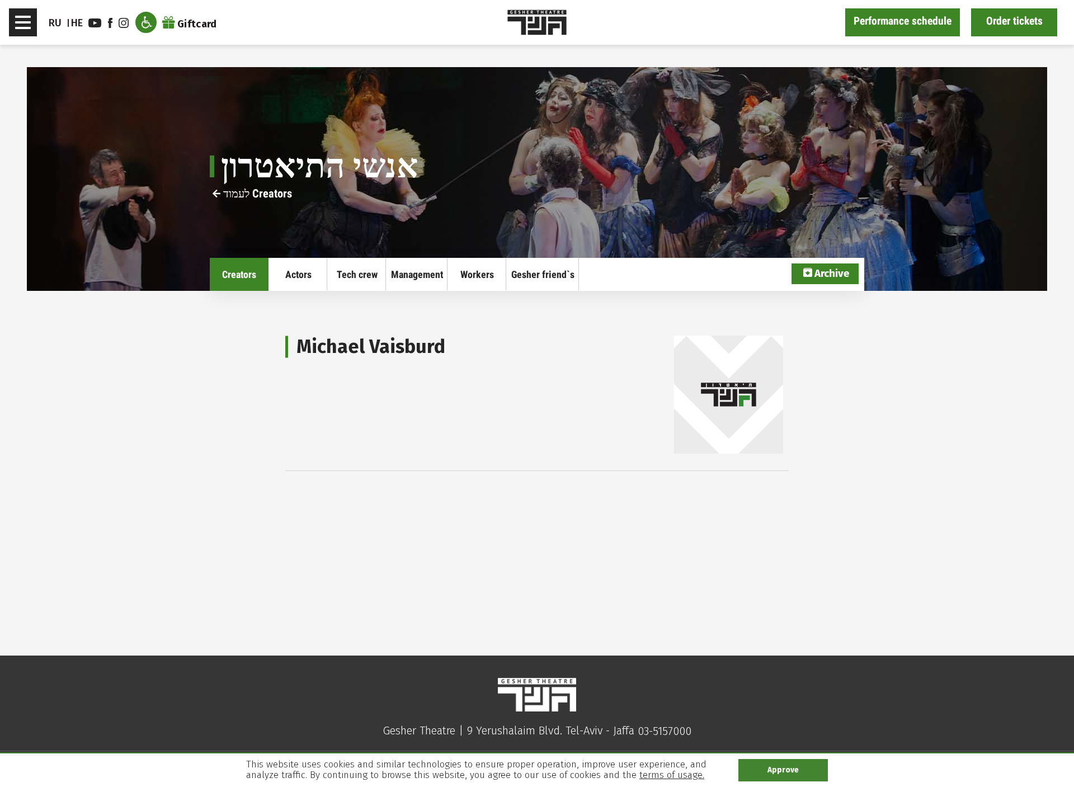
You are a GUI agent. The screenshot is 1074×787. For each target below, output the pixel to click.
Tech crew (357, 274)
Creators (239, 274)
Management (417, 274)
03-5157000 (664, 731)
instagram (125, 23)
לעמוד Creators (256, 193)
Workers (477, 274)
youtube (96, 23)
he (77, 23)
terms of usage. (671, 775)
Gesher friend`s (542, 274)
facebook (112, 23)
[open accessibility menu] (146, 22)
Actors (298, 274)
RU (55, 23)
